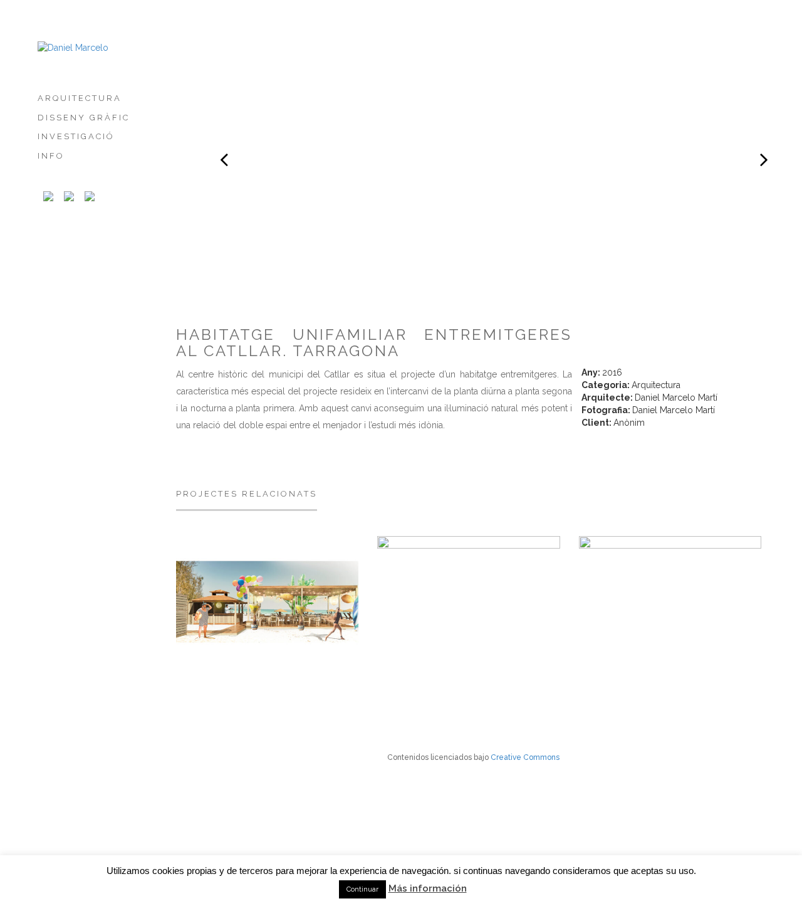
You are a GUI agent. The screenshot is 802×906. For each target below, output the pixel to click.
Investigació (76, 136)
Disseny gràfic (84, 117)
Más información (427, 888)
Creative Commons (525, 757)
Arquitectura (80, 98)
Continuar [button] (362, 889)
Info (51, 156)
